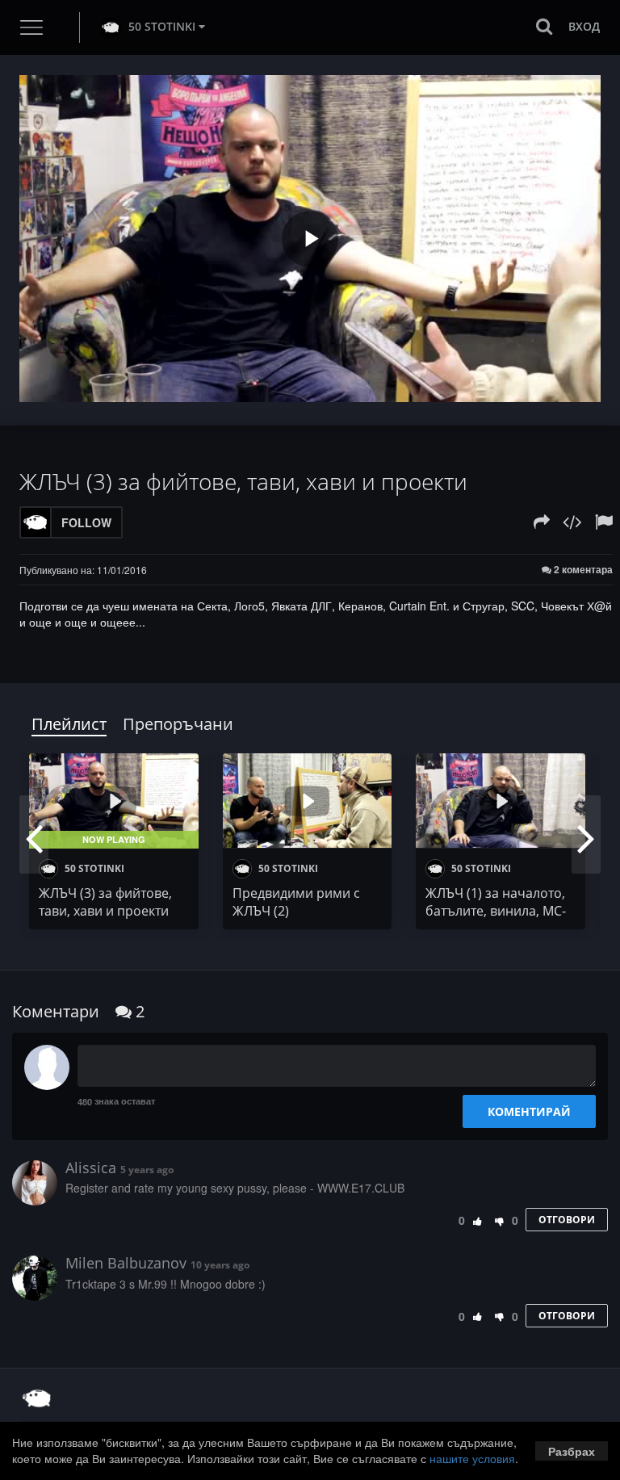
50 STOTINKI (162, 26)
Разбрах (571, 1451)
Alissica (90, 1167)
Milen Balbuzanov (125, 1262)
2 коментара (582, 569)
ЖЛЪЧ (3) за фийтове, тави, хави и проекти (105, 902)
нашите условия (472, 1458)
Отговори (566, 1219)
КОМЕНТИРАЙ (529, 1111)
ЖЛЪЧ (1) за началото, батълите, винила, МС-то (495, 910)
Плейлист (69, 724)
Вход (584, 26)
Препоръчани (178, 724)
